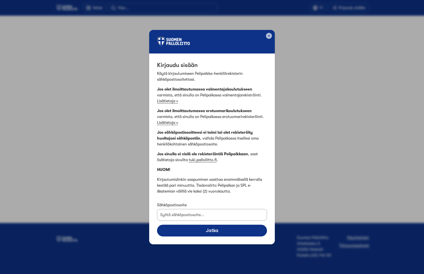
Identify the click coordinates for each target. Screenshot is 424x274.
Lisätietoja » (167, 101)
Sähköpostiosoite (172, 205)
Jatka (212, 230)
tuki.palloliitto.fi (203, 160)
